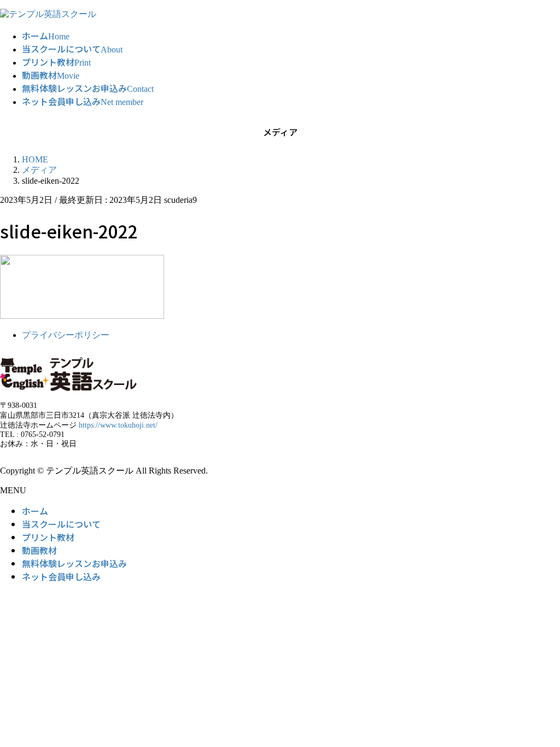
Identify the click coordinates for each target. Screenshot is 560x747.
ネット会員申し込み (61, 576)
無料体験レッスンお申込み (74, 563)
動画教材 (39, 550)
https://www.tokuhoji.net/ (118, 425)
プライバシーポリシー (65, 335)
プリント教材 (48, 537)
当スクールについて (61, 523)
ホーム (35, 510)
